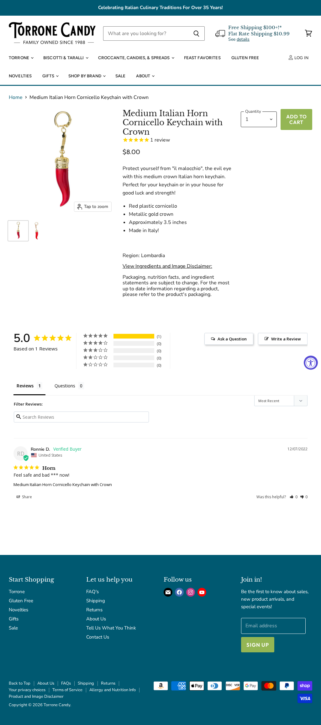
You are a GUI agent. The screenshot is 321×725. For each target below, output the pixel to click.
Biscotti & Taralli (64, 57)
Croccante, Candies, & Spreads (134, 57)
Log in (300, 57)
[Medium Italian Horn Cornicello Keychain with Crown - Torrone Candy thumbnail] (18, 231)
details (243, 39)
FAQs (66, 683)
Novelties (20, 75)
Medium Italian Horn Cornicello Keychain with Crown (62, 484)
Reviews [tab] (25, 386)
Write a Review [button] (286, 339)
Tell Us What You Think (111, 628)
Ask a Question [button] (232, 339)
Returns (94, 610)
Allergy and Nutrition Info (112, 690)
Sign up (257, 644)
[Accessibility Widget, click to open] (311, 362)
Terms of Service (67, 690)
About (143, 75)
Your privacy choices (27, 690)
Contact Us (97, 637)
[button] (293, 497)
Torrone (19, 57)
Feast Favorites (202, 57)
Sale (120, 75)
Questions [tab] (65, 386)
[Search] (196, 33)
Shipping (95, 601)
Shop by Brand (85, 75)
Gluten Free (245, 57)
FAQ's (92, 591)
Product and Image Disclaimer (36, 696)
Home (16, 97)
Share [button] (26, 497)
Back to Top (19, 683)
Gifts (48, 75)
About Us (96, 619)
